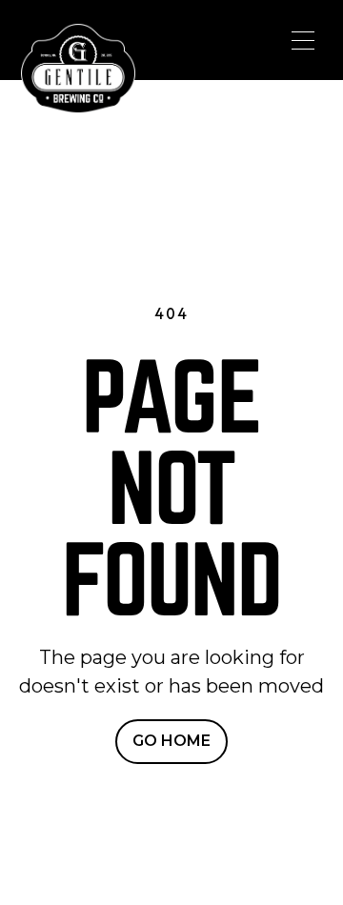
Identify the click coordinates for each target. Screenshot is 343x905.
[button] (303, 40)
